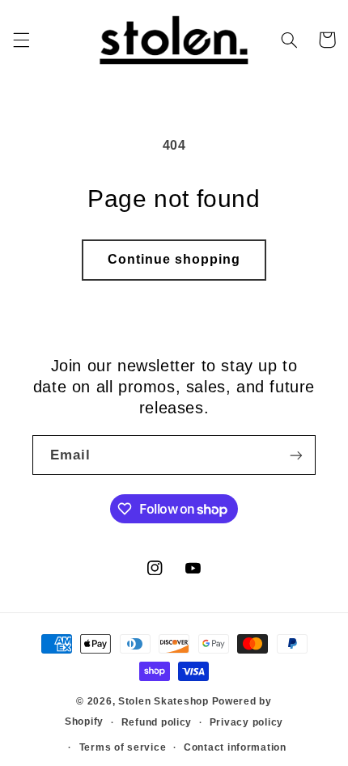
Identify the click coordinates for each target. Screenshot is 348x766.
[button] (21, 39)
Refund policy (157, 722)
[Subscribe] (296, 455)
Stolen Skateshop (163, 701)
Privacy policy (246, 722)
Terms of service (123, 747)
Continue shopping (174, 259)
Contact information (235, 747)
